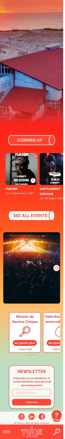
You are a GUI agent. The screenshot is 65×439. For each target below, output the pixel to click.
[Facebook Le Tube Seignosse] (41, 416)
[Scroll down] (32, 417)
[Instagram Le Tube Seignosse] (21, 416)
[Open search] (56, 431)
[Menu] (6, 431)
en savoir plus (25, 343)
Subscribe (31, 402)
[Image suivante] (56, 268)
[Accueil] (32, 432)
